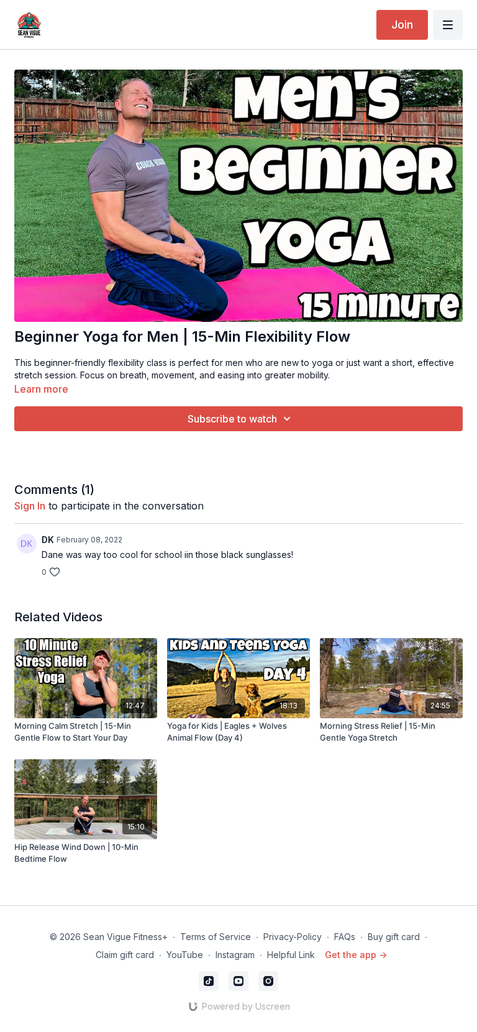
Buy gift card (394, 936)
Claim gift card (125, 954)
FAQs (344, 936)
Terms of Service (215, 936)
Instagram (235, 954)
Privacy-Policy (292, 936)
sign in (29, 506)
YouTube (184, 954)
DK (48, 539)
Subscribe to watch (232, 419)
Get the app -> (356, 954)
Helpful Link (291, 954)
